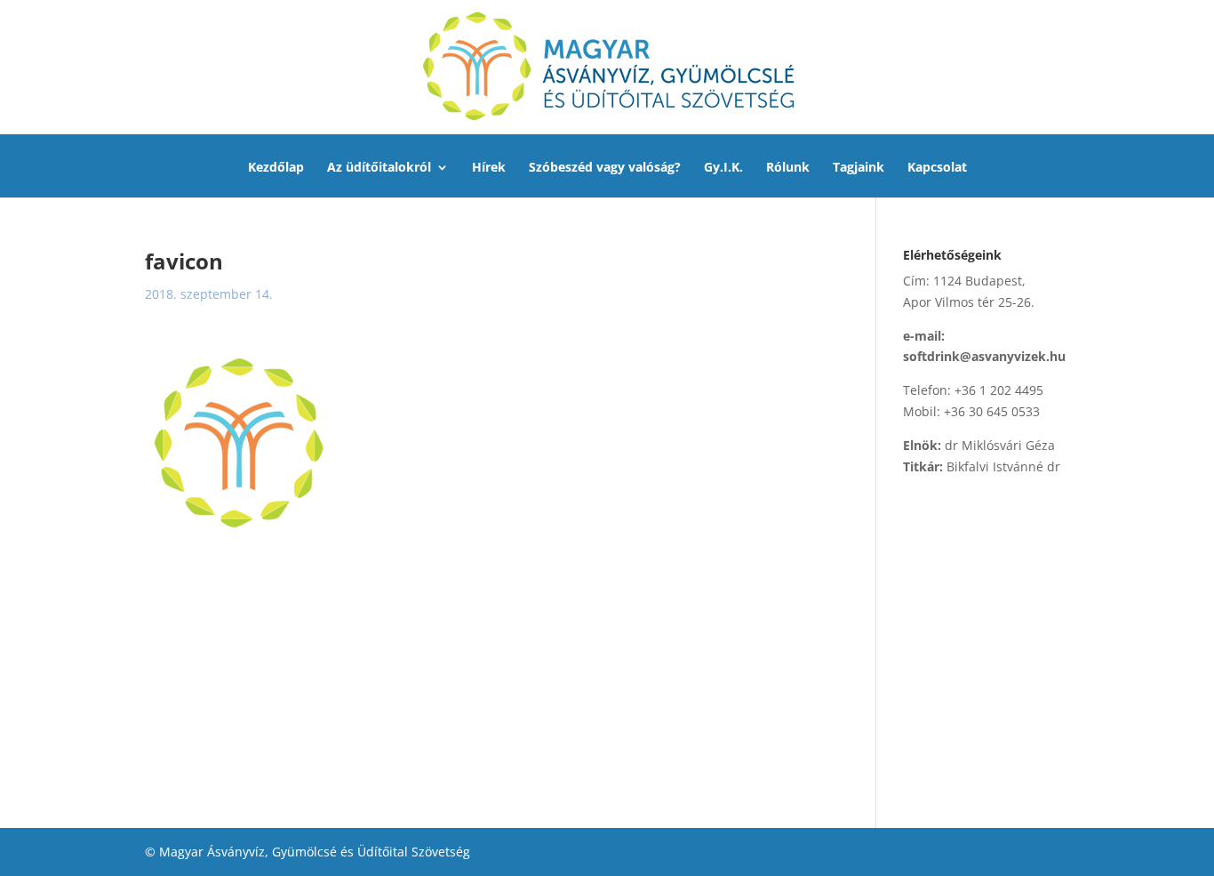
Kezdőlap (276, 168)
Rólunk (788, 168)
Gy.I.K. (723, 168)
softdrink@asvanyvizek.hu (984, 356)
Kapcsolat (937, 168)
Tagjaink (858, 168)
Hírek (489, 168)
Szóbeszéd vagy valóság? (605, 168)
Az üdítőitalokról (379, 168)
